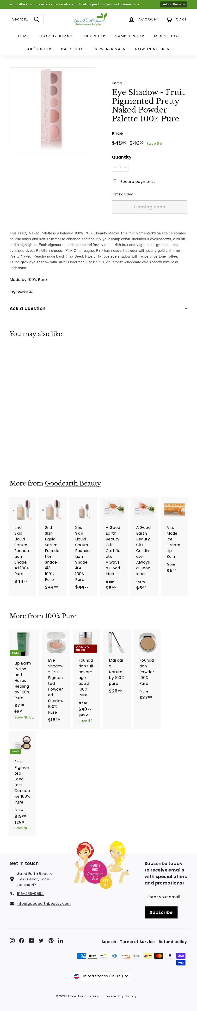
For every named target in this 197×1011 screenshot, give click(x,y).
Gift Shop (94, 36)
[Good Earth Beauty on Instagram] (12, 940)
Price (117, 133)
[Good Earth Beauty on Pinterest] (51, 940)
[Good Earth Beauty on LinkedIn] (60, 940)
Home (23, 36)
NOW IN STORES (152, 49)
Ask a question (28, 308)
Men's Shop (167, 36)
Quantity (121, 157)
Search (109, 941)
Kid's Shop (39, 49)
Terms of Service (137, 941)
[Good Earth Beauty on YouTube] (31, 940)
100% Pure (60, 616)
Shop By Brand (56, 36)
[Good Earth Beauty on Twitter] (41, 940)
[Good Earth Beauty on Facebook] (21, 940)
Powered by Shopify (120, 996)
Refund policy (173, 941)
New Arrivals (110, 49)
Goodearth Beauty (73, 483)
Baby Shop (73, 49)
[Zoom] (53, 111)
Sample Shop (130, 36)
